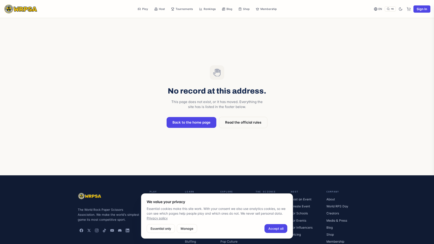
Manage (187, 228)
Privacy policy (157, 218)
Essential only (161, 228)
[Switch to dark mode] (400, 9)
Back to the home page (191, 122)
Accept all (275, 228)
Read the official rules (243, 122)
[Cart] (408, 9)
